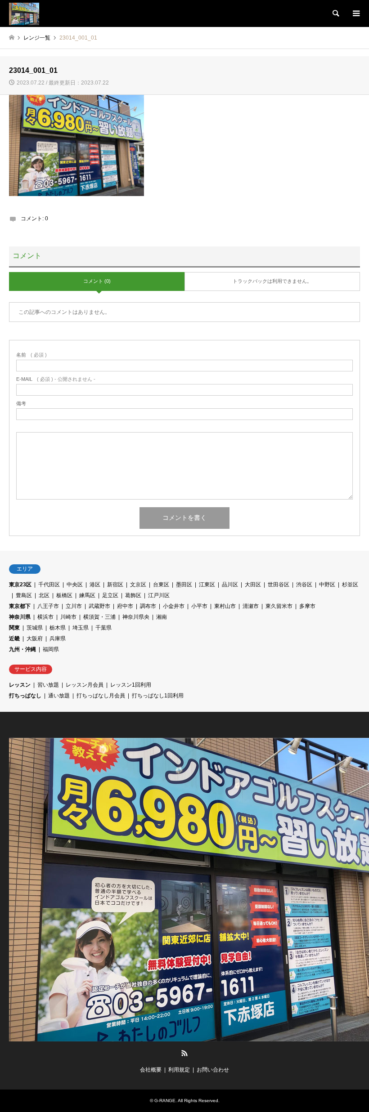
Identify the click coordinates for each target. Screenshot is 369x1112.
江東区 (207, 584)
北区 (44, 595)
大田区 (253, 584)
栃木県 (58, 628)
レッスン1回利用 (130, 685)
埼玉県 (80, 628)
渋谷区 (304, 584)
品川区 (230, 584)
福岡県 (51, 649)
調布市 (148, 606)
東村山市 (225, 606)
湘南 (161, 617)
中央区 (75, 584)
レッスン (20, 685)
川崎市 (68, 617)
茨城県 (35, 628)
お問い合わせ (213, 1070)
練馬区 (87, 595)
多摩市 (307, 606)
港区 (95, 584)
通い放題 (59, 695)
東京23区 (20, 584)
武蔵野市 (99, 606)
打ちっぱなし (25, 695)
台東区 (161, 584)
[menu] (355, 13)
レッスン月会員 (85, 685)
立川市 (74, 606)
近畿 (14, 638)
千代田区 (49, 584)
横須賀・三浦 (99, 617)
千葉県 (103, 628)
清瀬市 (251, 606)
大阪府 (35, 638)
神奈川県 (20, 617)
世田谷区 (278, 584)
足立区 (110, 595)
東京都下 (20, 606)
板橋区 (64, 595)
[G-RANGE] (24, 13)
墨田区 (184, 584)
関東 (14, 628)
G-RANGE (165, 1100)
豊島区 (24, 595)
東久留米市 (279, 606)
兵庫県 (58, 638)
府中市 (125, 606)
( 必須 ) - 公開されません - (55, 379)
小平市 (199, 606)
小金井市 (173, 606)
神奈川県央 (135, 617)
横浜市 (45, 617)
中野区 (327, 584)
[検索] (335, 13)
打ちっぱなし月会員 (100, 695)
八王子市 (48, 606)
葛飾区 (133, 595)
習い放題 (48, 685)
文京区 (138, 584)
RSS (184, 1053)
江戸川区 (159, 595)
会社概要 (151, 1070)
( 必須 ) (31, 355)
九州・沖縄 (22, 649)
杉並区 (350, 584)
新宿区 (115, 584)
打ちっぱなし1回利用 (158, 695)
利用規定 (179, 1070)
